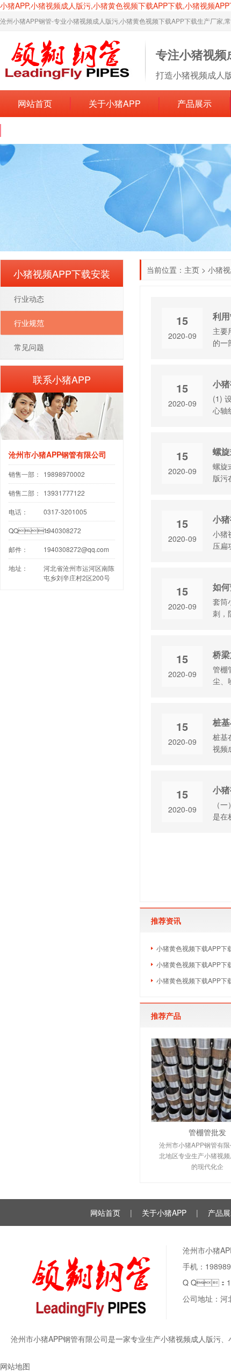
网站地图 (15, 1366)
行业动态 (29, 298)
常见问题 (29, 347)
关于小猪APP (115, 103)
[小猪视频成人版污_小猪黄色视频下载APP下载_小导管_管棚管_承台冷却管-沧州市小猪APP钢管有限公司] (67, 59)
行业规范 (29, 322)
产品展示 (194, 103)
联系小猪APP (45, 130)
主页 (191, 269)
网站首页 (35, 103)
